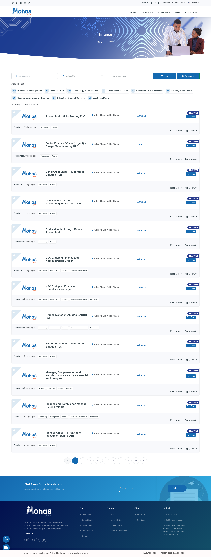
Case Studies (87, 520)
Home (133, 12)
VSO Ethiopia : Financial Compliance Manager (61, 288)
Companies (164, 12)
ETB (182, 3)
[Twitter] (28, 2)
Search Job (147, 12)
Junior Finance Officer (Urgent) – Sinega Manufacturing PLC (66, 145)
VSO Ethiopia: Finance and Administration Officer (62, 259)
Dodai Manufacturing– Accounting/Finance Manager (64, 202)
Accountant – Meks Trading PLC (65, 116)
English (194, 3)
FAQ (111, 515)
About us (141, 515)
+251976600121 (171, 515)
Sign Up (155, 3)
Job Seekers (87, 531)
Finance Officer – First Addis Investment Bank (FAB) (63, 434)
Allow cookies (149, 553)
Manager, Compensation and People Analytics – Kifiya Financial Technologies (67, 375)
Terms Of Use (115, 520)
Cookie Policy (115, 525)
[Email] (24, 2)
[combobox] (82, 76)
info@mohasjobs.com (174, 520)
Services (141, 520)
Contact (85, 536)
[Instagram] (20, 2)
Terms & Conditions (118, 531)
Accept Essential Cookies (172, 553)
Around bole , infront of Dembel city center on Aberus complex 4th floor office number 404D (173, 530)
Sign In (145, 3)
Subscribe (177, 488)
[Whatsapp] (12, 2)
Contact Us (191, 12)
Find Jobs (86, 515)
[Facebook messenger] (16, 2)
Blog (177, 12)
